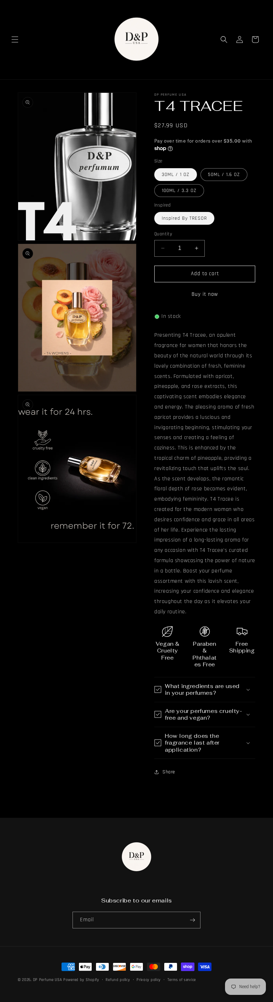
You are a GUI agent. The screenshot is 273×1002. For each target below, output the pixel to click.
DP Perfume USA (47, 979)
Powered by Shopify (81, 979)
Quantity (163, 234)
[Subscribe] (192, 920)
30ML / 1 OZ (175, 174)
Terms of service (181, 979)
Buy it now (205, 294)
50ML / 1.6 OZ (224, 174)
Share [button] (168, 772)
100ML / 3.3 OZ (179, 190)
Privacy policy (148, 979)
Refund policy (118, 979)
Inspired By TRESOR (184, 218)
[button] (15, 39)
